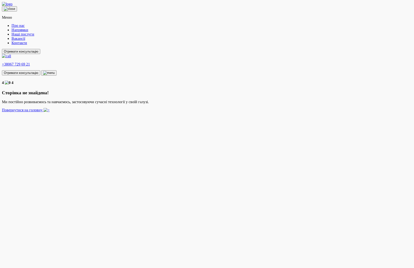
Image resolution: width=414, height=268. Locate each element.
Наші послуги (23, 34)
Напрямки (20, 30)
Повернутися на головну (23, 110)
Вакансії (18, 38)
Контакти (19, 43)
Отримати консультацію (21, 51)
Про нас (18, 26)
